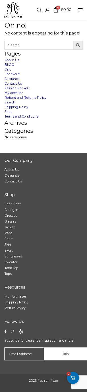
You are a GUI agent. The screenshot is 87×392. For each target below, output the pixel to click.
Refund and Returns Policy (25, 98)
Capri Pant (12, 204)
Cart (7, 69)
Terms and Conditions (21, 116)
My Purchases (15, 296)
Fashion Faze (47, 381)
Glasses (10, 221)
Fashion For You (16, 88)
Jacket (9, 227)
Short (8, 238)
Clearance (12, 79)
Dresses (10, 215)
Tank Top (11, 268)
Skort (8, 250)
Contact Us (13, 83)
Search (9, 102)
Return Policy (15, 308)
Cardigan (11, 209)
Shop (8, 112)
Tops (8, 273)
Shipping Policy (16, 107)
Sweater (10, 262)
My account (13, 93)
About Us (11, 60)
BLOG (9, 65)
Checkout (12, 74)
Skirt (7, 244)
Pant (8, 233)
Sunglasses (13, 256)
